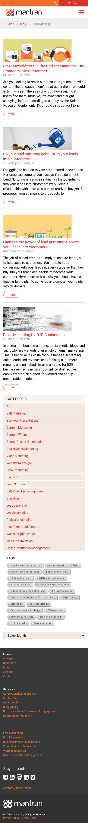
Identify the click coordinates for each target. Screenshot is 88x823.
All (8, 406)
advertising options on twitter (25, 572)
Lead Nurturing (16, 484)
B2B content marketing (57, 572)
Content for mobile (42, 623)
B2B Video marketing (62, 591)
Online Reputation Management (28, 548)
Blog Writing (10, 707)
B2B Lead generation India (51, 578)
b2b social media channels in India (28, 591)
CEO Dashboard (55, 610)
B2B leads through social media (53, 584)
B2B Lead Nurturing (21, 584)
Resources (9, 663)
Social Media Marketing (22, 449)
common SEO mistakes (22, 617)
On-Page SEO (11, 702)
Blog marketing (69, 597)
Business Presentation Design (21, 741)
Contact (73, 3)
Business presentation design (25, 610)
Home (10, 24)
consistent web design (51, 617)
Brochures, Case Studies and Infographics (29, 711)
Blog (23, 24)
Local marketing (17, 512)
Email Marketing (13, 733)
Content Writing (17, 434)
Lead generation (18, 505)
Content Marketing (19, 427)
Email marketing (18, 470)
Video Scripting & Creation (19, 746)
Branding (13, 498)
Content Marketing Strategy (20, 693)
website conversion (20, 541)
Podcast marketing (19, 519)
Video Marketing (18, 456)
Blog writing (17, 604)
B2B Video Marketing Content (26, 491)
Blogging (12, 477)
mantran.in (17, 814)
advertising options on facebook (26, 565)
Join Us (8, 671)
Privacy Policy (11, 818)
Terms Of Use (29, 818)
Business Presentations (22, 420)
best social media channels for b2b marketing (33, 597)
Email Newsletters (14, 737)
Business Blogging (39, 604)
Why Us (8, 658)
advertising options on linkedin (63, 565)
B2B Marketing (16, 413)
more (11, 114)
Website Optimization (21, 534)
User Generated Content (23, 526)
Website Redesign (19, 463)
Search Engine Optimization (25, 441)
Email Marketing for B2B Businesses (34, 335)
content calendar (19, 623)
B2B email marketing (21, 578)
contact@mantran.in (17, 788)
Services (9, 689)
